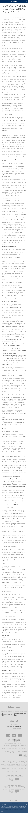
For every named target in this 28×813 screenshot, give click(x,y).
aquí (2, 811)
